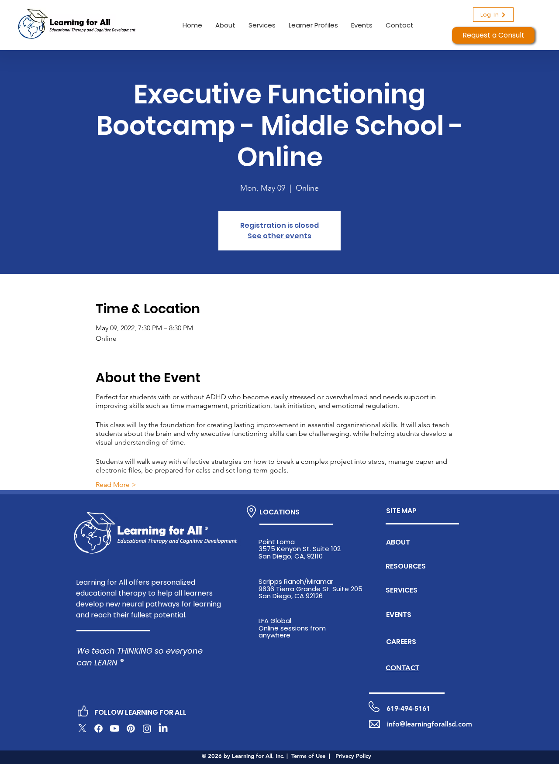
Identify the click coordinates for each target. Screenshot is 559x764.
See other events (279, 236)
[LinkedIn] (163, 728)
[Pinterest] (130, 728)
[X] (82, 728)
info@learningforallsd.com (429, 724)
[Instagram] (146, 728)
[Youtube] (114, 728)
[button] (225, 25)
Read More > (116, 484)
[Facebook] (98, 728)
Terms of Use (308, 755)
